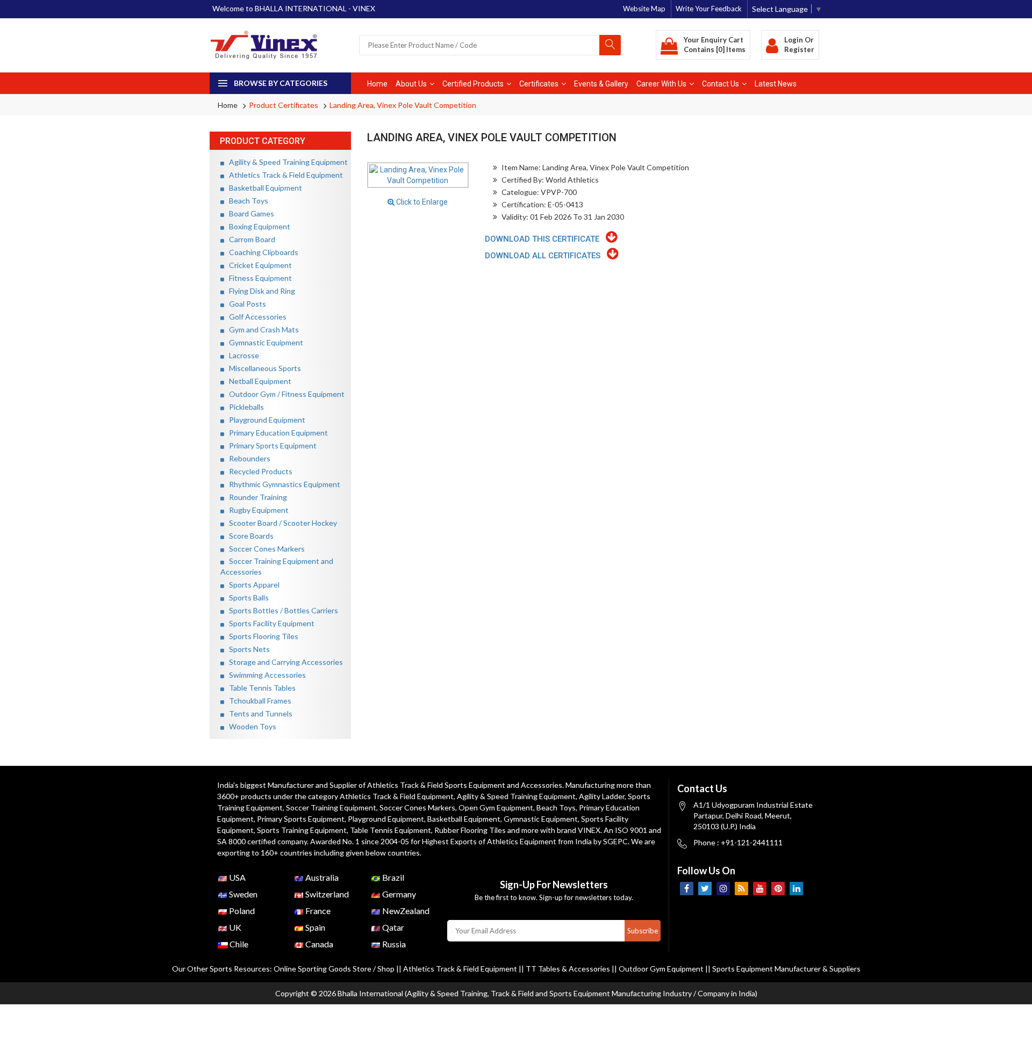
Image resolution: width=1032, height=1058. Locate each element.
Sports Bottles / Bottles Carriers (281, 610)
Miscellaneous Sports (262, 368)
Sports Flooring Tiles (261, 636)
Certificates (538, 83)
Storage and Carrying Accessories (283, 661)
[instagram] (723, 888)
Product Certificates (283, 105)
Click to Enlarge (421, 202)
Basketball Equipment (263, 187)
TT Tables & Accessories (568, 968)
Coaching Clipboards (261, 252)
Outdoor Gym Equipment (661, 968)
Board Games (249, 213)
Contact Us (720, 83)
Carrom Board (249, 239)
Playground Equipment (264, 419)
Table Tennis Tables (260, 687)
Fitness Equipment (258, 277)
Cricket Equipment (258, 265)
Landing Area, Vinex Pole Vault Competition (402, 105)
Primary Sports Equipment (270, 445)
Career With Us (661, 83)
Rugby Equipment (256, 509)
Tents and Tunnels (258, 713)
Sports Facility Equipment (269, 623)
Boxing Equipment (257, 226)
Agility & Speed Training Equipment (286, 161)
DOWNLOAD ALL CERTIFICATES (546, 255)
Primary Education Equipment (276, 432)
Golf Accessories (255, 316)
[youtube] (759, 888)
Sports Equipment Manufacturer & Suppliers (786, 968)
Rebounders (247, 458)
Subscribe (642, 930)
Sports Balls (246, 597)
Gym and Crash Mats (261, 329)
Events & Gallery (601, 83)
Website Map (644, 8)
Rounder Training (255, 497)
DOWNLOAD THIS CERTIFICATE (545, 239)
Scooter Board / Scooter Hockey (280, 522)
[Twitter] (705, 888)
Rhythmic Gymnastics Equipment (282, 484)
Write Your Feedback (709, 8)
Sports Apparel (252, 584)
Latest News (776, 83)
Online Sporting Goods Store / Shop (335, 968)
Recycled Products (258, 471)
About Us (411, 83)
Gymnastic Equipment (263, 342)
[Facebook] (686, 888)
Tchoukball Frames (257, 700)
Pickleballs (244, 406)
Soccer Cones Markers (264, 548)
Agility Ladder (602, 796)
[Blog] (741, 888)
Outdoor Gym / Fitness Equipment (284, 393)
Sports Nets (247, 649)
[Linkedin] (796, 888)
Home (377, 83)
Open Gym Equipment (495, 807)
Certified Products (473, 83)
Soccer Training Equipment (331, 807)
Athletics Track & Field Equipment (283, 174)
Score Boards (249, 535)
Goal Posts (245, 303)
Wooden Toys (250, 726)
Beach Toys (246, 200)
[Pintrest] (778, 888)
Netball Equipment (257, 381)
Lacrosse (241, 355)
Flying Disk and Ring (259, 290)
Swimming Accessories (265, 674)
